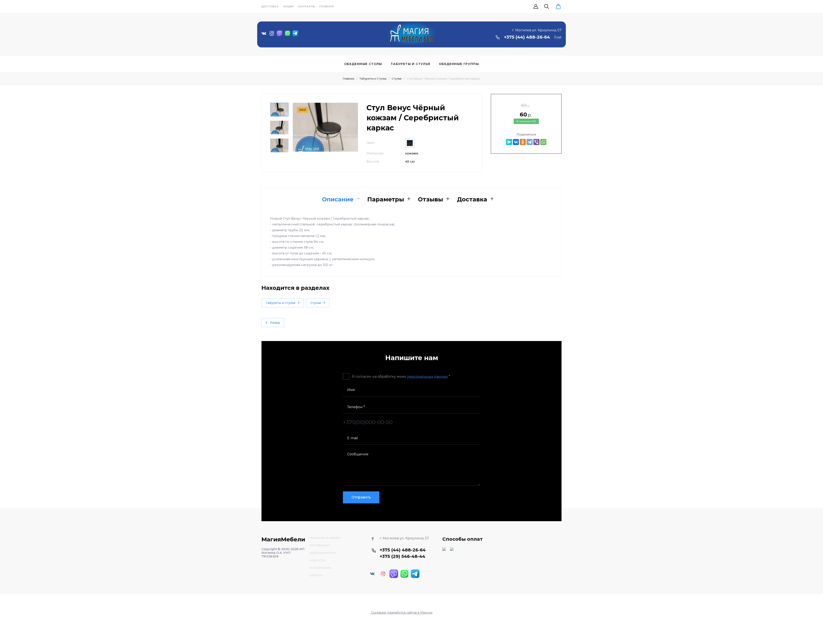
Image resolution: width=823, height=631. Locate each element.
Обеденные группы (459, 64)
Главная (326, 6)
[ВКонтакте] (516, 142)
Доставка (270, 6)
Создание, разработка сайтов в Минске (402, 612)
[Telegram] (530, 142)
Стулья (396, 78)
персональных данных (427, 376)
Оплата (316, 575)
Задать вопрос (322, 552)
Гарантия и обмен (325, 537)
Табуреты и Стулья (410, 64)
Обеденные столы (363, 64)
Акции (288, 6)
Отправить (361, 497)
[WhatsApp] (543, 142)
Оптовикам (319, 545)
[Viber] (536, 142)
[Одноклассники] (523, 142)
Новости (317, 560)
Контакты (306, 6)
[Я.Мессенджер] (509, 142)
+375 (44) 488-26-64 (527, 37)
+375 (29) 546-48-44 (402, 556)
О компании (320, 567)
